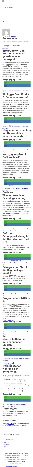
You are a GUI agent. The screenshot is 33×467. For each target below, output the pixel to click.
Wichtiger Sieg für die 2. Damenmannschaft (15, 95)
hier (12, 423)
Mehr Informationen (11, 466)
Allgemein (5, 48)
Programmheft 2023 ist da (16, 299)
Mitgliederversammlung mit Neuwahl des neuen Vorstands (17, 133)
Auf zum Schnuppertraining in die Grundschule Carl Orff (15, 237)
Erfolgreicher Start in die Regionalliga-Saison (15, 270)
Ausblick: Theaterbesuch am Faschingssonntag (13, 195)
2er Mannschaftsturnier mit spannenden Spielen (14, 340)
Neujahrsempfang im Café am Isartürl (15, 155)
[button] (5, 83)
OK (5, 466)
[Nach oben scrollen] (0, 450)
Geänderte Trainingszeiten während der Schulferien (11, 367)
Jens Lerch (26, 90)
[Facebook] (3, 436)
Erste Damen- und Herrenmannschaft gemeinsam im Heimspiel (13, 55)
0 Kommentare (16, 90)
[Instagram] (3, 438)
